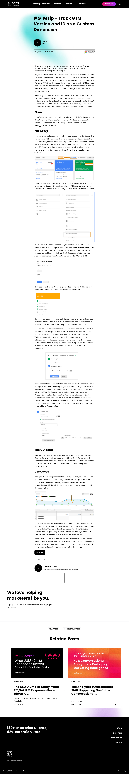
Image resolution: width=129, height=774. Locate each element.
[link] (13, 4)
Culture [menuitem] (118, 742)
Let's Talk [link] (109, 4)
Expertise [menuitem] (117, 733)
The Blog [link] (36, 4)
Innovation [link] (70, 4)
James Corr (44, 42)
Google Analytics (72, 629)
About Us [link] (82, 4)
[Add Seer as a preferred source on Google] (90, 52)
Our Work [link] (46, 4)
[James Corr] (37, 42)
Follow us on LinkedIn (15, 760)
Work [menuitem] (119, 728)
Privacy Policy (122, 771)
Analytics (49, 52)
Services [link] (57, 4)
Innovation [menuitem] (116, 738)
